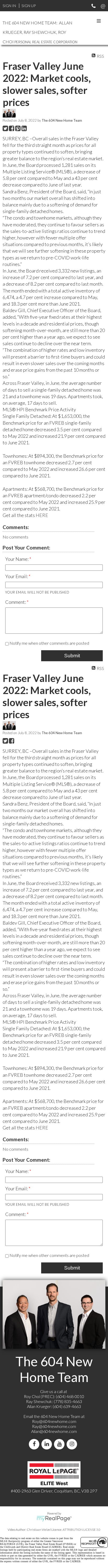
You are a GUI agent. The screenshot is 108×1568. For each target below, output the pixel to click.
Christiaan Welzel (39, 1530)
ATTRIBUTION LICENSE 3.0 (81, 1530)
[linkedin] (47, 1444)
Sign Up (28, 5)
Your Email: (17, 576)
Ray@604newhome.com (54, 1426)
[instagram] (73, 1444)
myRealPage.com (54, 1518)
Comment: (16, 602)
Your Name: (17, 559)
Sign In (9, 5)
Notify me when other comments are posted (49, 643)
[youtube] (60, 1444)
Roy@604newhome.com (54, 1421)
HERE (42, 515)
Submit (72, 655)
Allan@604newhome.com (54, 1431)
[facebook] (35, 1444)
